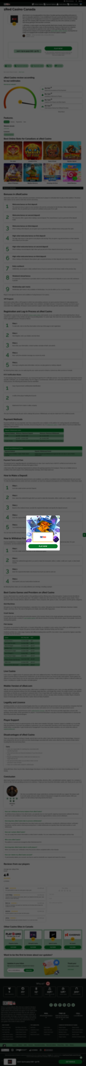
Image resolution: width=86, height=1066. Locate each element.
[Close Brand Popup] (58, 517)
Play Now (43, 546)
